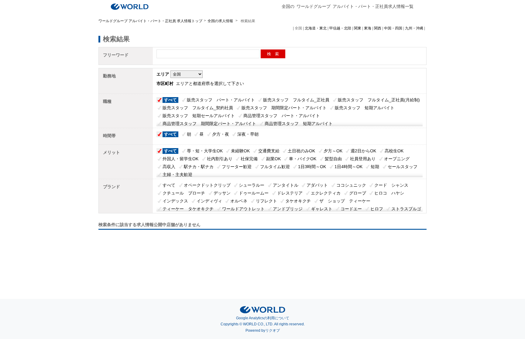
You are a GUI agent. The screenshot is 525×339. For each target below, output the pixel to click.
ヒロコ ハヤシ (389, 193)
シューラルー (251, 185)
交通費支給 (269, 150)
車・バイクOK (302, 158)
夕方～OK (333, 150)
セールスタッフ (402, 166)
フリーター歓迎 (237, 166)
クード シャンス (391, 185)
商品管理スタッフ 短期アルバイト (299, 123)
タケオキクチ (298, 200)
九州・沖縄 (414, 28)
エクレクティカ (326, 193)
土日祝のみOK (301, 150)
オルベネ (238, 200)
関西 (377, 28)
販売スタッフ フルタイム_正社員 (296, 99)
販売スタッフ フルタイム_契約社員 (198, 107)
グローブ (357, 193)
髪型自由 (333, 158)
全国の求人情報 (221, 21)
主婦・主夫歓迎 (177, 174)
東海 (367, 28)
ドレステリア (290, 193)
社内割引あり (219, 158)
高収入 (169, 166)
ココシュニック (351, 185)
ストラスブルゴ (406, 208)
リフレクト (266, 200)
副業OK (273, 158)
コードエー (351, 208)
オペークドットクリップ (207, 185)
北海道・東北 (316, 28)
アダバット (317, 185)
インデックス (175, 200)
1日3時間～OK (312, 166)
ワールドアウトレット (243, 208)
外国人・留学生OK (180, 158)
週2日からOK (363, 150)
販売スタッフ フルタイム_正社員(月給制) (379, 99)
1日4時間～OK (348, 166)
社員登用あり (363, 158)
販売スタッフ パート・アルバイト (221, 99)
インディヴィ (209, 200)
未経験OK (240, 150)
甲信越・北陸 (340, 28)
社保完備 (249, 158)
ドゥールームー (254, 193)
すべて (170, 99)
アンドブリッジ (288, 208)
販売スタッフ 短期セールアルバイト (199, 115)
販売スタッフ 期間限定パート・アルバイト (284, 107)
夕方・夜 (220, 134)
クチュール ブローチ (184, 193)
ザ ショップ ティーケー (344, 200)
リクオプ (272, 330)
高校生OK (394, 150)
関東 (357, 28)
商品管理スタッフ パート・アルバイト (281, 115)
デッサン (222, 193)
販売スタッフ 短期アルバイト (364, 107)
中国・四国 (393, 28)
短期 (375, 166)
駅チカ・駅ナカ (199, 166)
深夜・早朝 (248, 134)
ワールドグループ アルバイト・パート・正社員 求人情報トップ (150, 21)
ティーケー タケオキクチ (188, 208)
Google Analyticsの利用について (262, 318)
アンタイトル (285, 185)
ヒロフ (376, 208)
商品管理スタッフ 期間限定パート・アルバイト (209, 123)
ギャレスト (321, 208)
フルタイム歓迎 (275, 166)
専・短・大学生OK (205, 150)
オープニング (397, 158)
